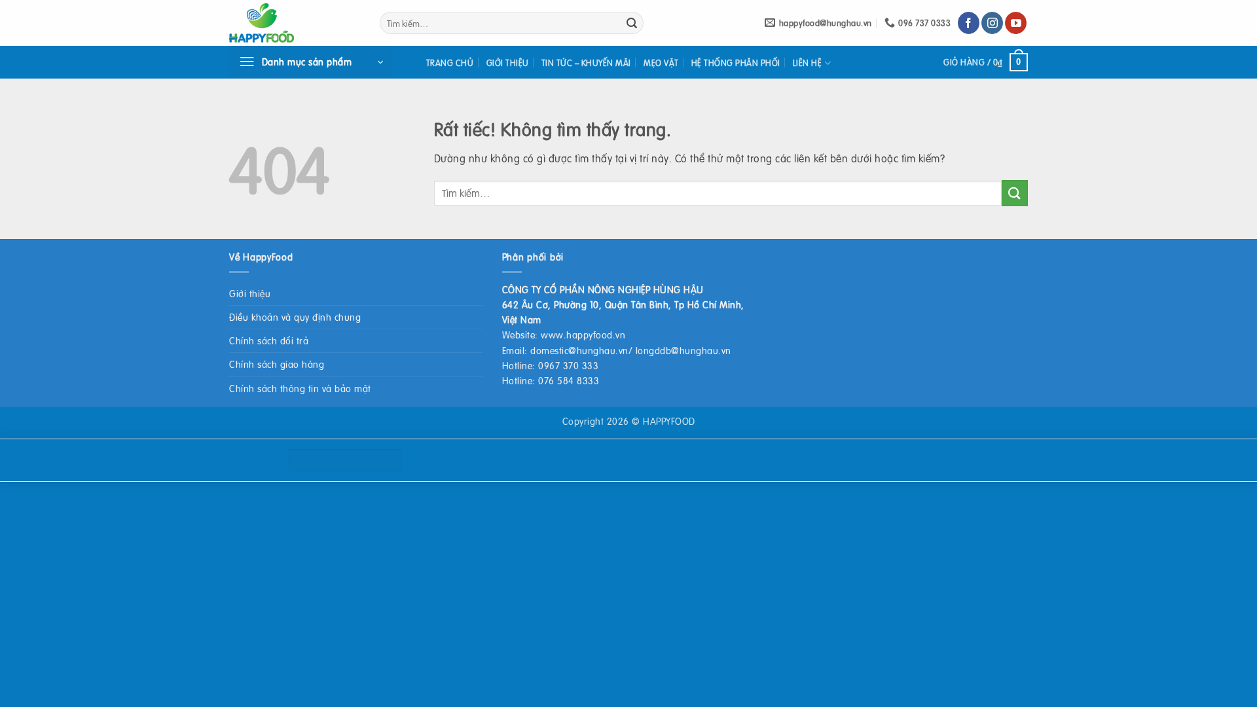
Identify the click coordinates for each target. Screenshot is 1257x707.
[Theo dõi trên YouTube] (1016, 23)
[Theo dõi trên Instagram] (992, 23)
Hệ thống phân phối (735, 63)
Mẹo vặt (661, 63)
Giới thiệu (507, 63)
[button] (311, 62)
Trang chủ (450, 63)
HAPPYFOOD (669, 420)
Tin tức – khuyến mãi (586, 63)
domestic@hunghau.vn (579, 350)
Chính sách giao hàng (276, 364)
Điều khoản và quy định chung (295, 316)
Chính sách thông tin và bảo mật (300, 388)
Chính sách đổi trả (268, 340)
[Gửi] (632, 23)
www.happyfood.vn (583, 334)
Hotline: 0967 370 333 (550, 365)
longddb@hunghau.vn (683, 350)
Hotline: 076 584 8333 (551, 380)
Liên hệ (807, 63)
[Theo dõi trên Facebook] (968, 23)
